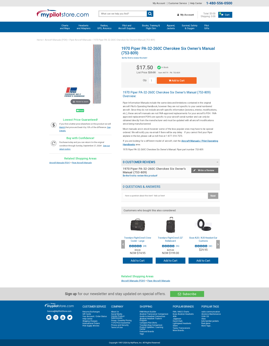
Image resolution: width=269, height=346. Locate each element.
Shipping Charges (90, 321)
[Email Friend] (80, 111)
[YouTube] (62, 317)
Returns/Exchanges (91, 312)
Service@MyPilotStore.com (59, 311)
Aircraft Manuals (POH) (56, 40)
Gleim (175, 326)
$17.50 (144, 67)
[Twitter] (69, 317)
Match (62, 127)
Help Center (196, 3)
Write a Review (205, 170)
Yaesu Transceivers (181, 328)
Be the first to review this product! (140, 175)
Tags (142, 334)
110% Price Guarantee (120, 323)
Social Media (116, 314)
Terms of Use (117, 327)
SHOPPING (146, 306)
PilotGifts (206, 27)
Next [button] (218, 244)
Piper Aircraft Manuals (80, 40)
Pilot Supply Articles (91, 326)
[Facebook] (48, 317)
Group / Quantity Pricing (121, 320)
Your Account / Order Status (95, 316)
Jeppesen (177, 319)
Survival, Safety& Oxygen (189, 27)
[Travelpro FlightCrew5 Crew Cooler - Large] (138, 225)
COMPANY (117, 306)
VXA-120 (205, 316)
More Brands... (179, 330)
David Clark (177, 321)
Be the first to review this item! (134, 58)
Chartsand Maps (65, 27)
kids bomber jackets (210, 321)
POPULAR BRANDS (183, 306)
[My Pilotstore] (59, 305)
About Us (115, 312)
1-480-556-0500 (219, 3)
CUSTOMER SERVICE (94, 306)
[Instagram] (55, 317)
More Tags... (206, 326)
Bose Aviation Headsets (183, 314)
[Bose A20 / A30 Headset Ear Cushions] (203, 225)
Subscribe (189, 294)
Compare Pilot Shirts (148, 323)
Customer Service (177, 3)
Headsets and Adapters (83, 27)
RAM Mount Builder (148, 312)
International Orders (91, 323)
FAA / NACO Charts (181, 312)
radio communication (210, 312)
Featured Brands (147, 331)
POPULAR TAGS (210, 306)
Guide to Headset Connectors (152, 316)
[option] (137, 241)
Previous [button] (123, 244)
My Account (159, 3)
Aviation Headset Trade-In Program (151, 319)
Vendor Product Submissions (118, 317)
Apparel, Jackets (171, 27)
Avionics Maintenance (211, 314)
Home (40, 40)
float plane (205, 323)
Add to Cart (177, 80)
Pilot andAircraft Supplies (126, 27)
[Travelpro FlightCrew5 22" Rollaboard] (170, 225)
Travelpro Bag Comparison (151, 325)
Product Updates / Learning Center (151, 328)
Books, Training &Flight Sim (151, 27)
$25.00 (152, 72)
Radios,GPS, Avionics (104, 27)
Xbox (203, 319)
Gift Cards (87, 314)
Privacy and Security (120, 325)
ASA (174, 316)
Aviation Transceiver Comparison (154, 314)
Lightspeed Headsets (182, 323)
